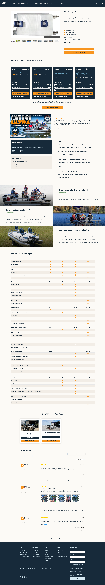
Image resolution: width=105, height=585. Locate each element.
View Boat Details (30, 437)
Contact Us (47, 560)
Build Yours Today (29, 440)
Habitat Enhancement (61, 554)
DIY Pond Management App (62, 556)
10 (59, 538)
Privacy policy (41, 576)
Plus (70, 39)
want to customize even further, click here (34, 60)
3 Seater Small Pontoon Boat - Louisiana (30, 432)
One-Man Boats (22, 550)
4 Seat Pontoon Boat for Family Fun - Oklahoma (51, 433)
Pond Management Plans (61, 550)
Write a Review (81, 453)
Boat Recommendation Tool (24, 556)
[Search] (99, 3)
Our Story (46, 550)
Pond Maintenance (35, 554)
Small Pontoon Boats (23, 554)
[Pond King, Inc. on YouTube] (26, 577)
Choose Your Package (68, 37)
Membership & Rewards (49, 556)
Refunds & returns (35, 576)
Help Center (47, 554)
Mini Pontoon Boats (23, 552)
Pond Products (29, 3)
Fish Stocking (59, 552)
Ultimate (80, 39)
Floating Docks (21, 3)
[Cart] (102, 3)
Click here (14, 74)
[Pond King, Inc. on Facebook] (20, 577)
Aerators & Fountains (36, 556)
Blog (55, 3)
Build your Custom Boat (79, 52)
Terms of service (46, 576)
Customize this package (18, 96)
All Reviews (92, 134)
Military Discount (48, 558)
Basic (66, 39)
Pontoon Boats (12, 3)
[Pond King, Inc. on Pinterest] (22, 577)
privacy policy (79, 574)
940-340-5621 (39, 568)
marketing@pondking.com (46, 568)
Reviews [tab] (21, 456)
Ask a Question (72, 453)
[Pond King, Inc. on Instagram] (24, 577)
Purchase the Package (20, 93)
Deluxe (74, 39)
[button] (82, 474)
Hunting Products (38, 3)
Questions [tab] (29, 456)
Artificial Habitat (35, 552)
